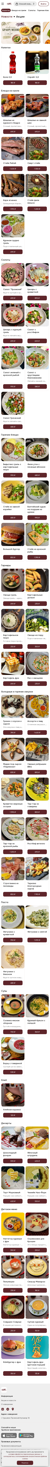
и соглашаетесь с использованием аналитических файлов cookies (25, 1456)
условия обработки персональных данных (24, 1454)
